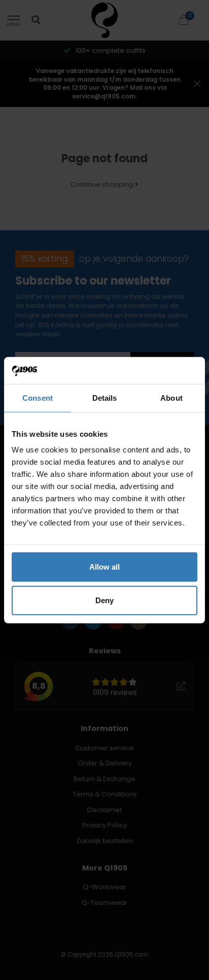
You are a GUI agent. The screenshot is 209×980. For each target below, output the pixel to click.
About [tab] (171, 397)
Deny (104, 600)
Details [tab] (104, 397)
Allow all (104, 567)
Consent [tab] (37, 397)
